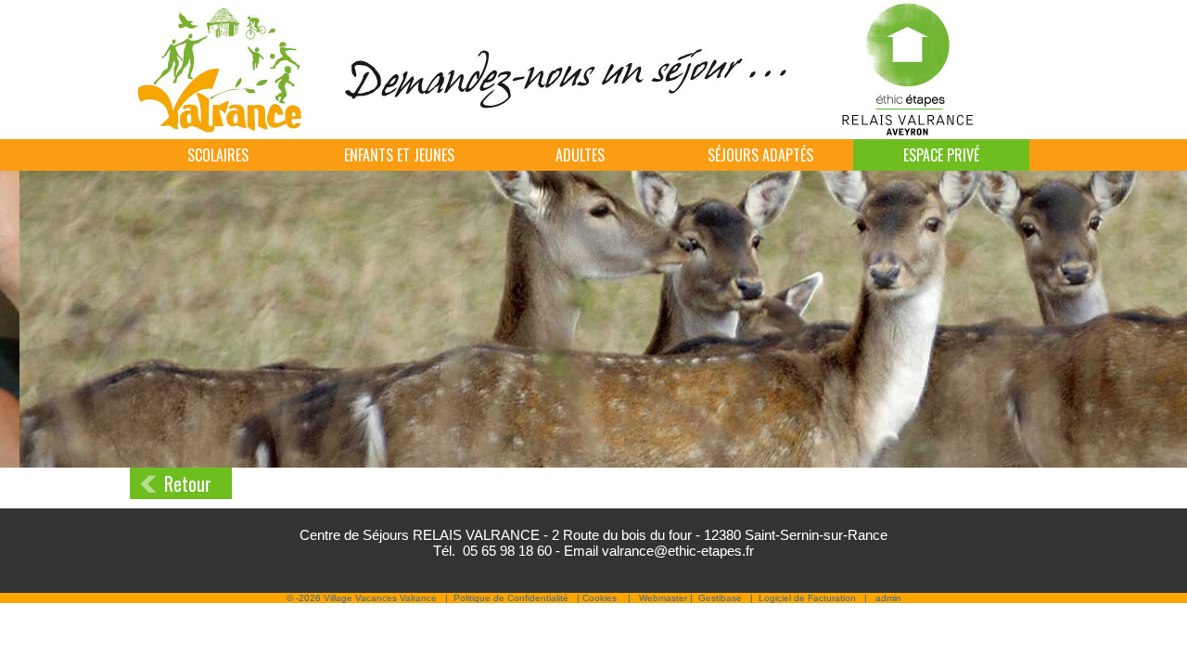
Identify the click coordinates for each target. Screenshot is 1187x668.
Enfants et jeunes (399, 155)
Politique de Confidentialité (510, 598)
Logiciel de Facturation (807, 598)
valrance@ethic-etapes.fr (678, 551)
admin (888, 598)
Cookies (599, 598)
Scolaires (218, 155)
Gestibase (720, 598)
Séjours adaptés (760, 155)
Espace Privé (941, 155)
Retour (187, 483)
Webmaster (663, 598)
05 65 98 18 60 (507, 551)
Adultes (580, 155)
